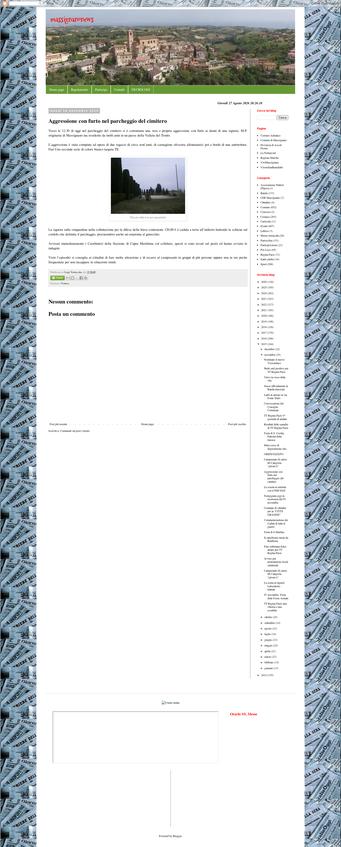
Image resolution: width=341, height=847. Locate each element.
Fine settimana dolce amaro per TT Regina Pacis (275, 549)
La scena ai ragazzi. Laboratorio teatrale (274, 586)
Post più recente (58, 424)
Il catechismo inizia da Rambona (276, 539)
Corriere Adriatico (270, 135)
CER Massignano (270, 197)
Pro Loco (266, 249)
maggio (268, 645)
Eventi (264, 226)
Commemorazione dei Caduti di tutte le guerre (276, 523)
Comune (265, 207)
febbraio (269, 662)
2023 (264, 298)
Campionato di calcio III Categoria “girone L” (275, 462)
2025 (264, 287)
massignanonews (72, 19)
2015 (264, 344)
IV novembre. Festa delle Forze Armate (276, 596)
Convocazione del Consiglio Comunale (273, 406)
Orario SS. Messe (243, 714)
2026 (264, 281)
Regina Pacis (268, 254)
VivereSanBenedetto (272, 167)
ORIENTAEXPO (273, 454)
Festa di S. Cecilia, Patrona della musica (274, 436)
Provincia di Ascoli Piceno (271, 146)
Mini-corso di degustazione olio (275, 446)
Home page (56, 89)
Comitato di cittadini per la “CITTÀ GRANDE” (275, 511)
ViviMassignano (270, 162)
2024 (264, 293)
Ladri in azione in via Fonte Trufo (275, 396)
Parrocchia (266, 240)
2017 (264, 332)
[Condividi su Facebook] (81, 278)
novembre (270, 354)
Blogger (177, 836)
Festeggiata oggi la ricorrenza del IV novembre (275, 499)
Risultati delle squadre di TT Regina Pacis (276, 425)
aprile (267, 651)
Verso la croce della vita (274, 378)
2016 (264, 338)
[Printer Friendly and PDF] (57, 278)
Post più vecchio (237, 424)
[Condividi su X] (76, 278)
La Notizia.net (268, 153)
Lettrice (265, 231)
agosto (268, 628)
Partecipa (101, 89)
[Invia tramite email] (68, 278)
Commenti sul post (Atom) (75, 431)
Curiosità (265, 221)
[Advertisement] (66, 798)
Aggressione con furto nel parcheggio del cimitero (273, 476)
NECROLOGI (141, 89)
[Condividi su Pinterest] (85, 278)
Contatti (119, 89)
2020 (264, 315)
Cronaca (65, 283)
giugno (268, 640)
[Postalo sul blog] (72, 278)
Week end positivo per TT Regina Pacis (276, 369)
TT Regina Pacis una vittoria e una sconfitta (275, 607)
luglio (267, 634)
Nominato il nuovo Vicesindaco (274, 361)
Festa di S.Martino (274, 532)
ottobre (268, 617)
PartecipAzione (269, 245)
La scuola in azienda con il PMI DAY (275, 488)
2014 (264, 675)
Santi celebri (267, 259)
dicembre (269, 349)
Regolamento (79, 89)
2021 (264, 310)
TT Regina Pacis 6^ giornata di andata (275, 417)
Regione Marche (270, 158)
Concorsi (265, 212)
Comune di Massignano (274, 140)
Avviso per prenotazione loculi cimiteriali (276, 562)
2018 (264, 327)
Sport (264, 264)
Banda (264, 193)
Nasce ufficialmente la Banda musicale (276, 387)
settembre (270, 623)
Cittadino (265, 202)
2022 (264, 304)
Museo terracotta (270, 235)
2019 (264, 321)
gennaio (269, 668)
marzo (268, 656)
